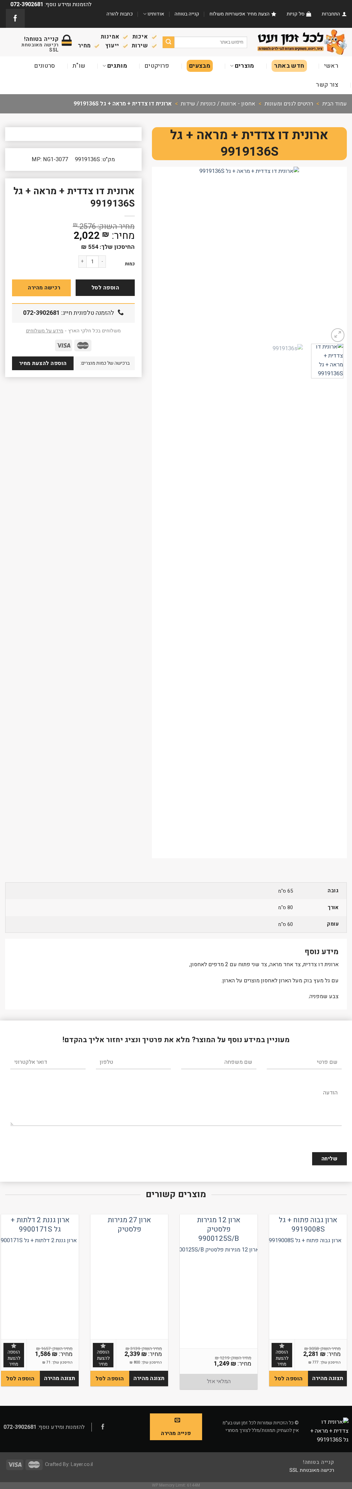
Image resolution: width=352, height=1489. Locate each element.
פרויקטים (156, 65)
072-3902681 (41, 313)
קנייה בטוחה (187, 14)
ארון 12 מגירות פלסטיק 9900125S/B (218, 1229)
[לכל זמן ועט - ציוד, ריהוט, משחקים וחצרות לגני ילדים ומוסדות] (302, 42)
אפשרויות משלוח (227, 14)
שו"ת (79, 65)
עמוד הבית (334, 104)
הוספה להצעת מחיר (43, 363)
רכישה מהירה (44, 288)
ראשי (331, 65)
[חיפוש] (169, 42)
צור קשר (327, 84)
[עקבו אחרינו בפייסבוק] (15, 18)
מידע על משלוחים (44, 330)
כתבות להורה (120, 14)
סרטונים (44, 65)
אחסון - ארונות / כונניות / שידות (218, 104)
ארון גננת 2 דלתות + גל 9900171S (40, 1225)
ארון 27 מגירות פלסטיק (129, 1225)
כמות (130, 264)
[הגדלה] (338, 335)
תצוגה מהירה (327, 1378)
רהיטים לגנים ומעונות (289, 104)
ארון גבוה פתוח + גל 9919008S (308, 1225)
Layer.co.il (82, 1464)
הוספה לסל (105, 288)
